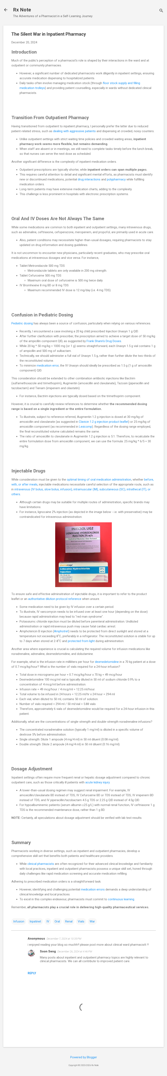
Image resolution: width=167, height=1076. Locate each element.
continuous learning (121, 899)
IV (47, 921)
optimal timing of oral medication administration (99, 479)
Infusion (18, 921)
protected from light (82, 641)
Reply (32, 973)
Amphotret (61, 631)
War (92, 921)
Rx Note (22, 10)
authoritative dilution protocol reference (54, 599)
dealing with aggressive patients (74, 131)
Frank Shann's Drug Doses (104, 341)
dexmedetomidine (107, 662)
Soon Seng (48, 951)
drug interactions (89, 179)
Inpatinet (35, 921)
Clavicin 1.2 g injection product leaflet (103, 422)
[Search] (161, 11)
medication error (48, 365)
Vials (81, 921)
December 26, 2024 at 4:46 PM (74, 951)
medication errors (93, 889)
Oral (57, 921)
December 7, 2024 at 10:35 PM (64, 938)
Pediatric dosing (22, 323)
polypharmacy (116, 179)
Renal (69, 921)
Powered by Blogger (83, 1057)
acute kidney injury (97, 782)
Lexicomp (85, 426)
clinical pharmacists (40, 864)
